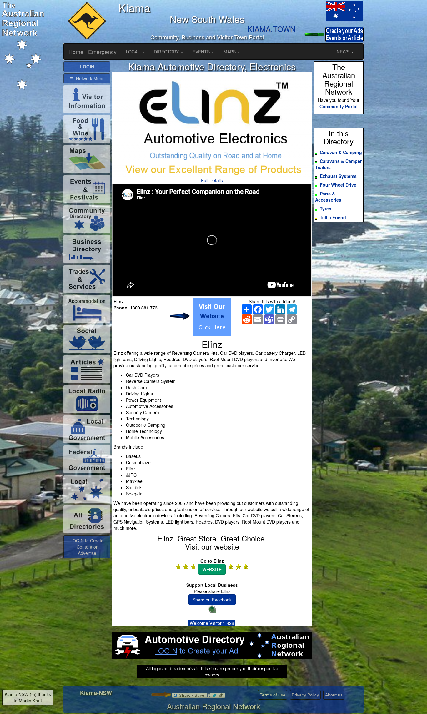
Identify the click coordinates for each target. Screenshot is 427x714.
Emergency (102, 52)
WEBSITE (212, 569)
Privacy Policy (305, 694)
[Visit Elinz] (212, 317)
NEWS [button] (344, 51)
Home (75, 52)
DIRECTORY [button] (167, 51)
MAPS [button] (230, 51)
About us (334, 694)
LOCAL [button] (133, 51)
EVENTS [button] (202, 51)
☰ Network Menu (87, 78)
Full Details (212, 180)
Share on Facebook (212, 599)
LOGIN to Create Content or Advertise (86, 546)
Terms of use (272, 694)
